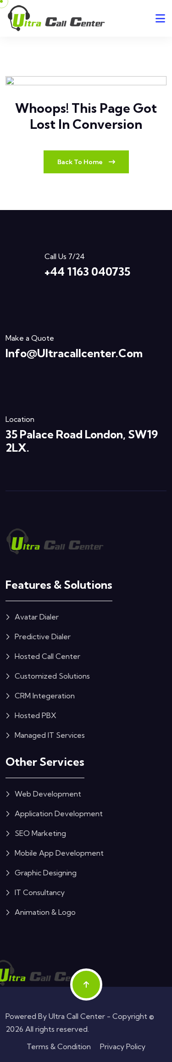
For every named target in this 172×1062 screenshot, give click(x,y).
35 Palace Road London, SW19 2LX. (82, 440)
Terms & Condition (59, 1046)
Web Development (48, 793)
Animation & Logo (45, 912)
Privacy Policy (122, 1046)
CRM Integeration (45, 695)
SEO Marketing (40, 833)
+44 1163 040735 (87, 271)
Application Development (59, 813)
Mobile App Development (59, 852)
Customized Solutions (52, 675)
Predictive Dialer (43, 636)
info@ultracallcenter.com (74, 353)
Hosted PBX (35, 715)
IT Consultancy (40, 892)
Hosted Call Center (47, 656)
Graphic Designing (46, 872)
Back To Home (80, 162)
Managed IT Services (50, 735)
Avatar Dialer (37, 616)
